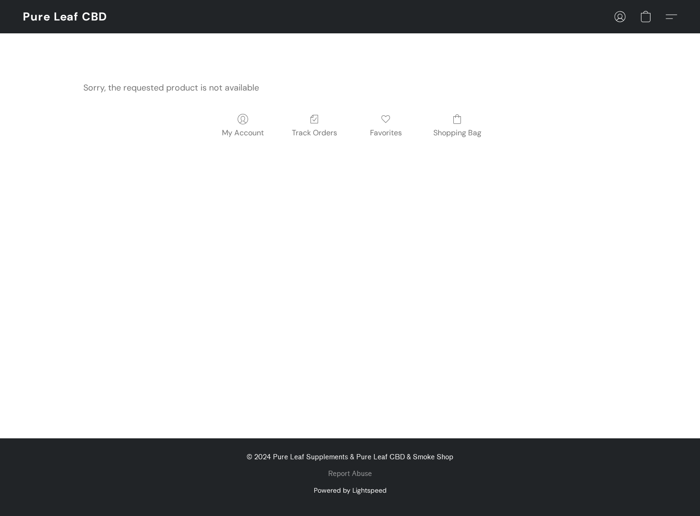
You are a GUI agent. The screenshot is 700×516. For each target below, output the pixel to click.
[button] (65, 17)
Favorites (386, 133)
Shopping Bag (457, 133)
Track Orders (314, 133)
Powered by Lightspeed (350, 490)
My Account (243, 133)
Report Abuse (350, 474)
